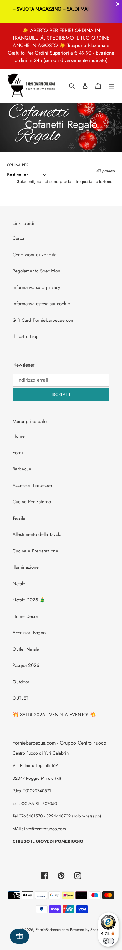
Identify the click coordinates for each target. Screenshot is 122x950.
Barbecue (22, 468)
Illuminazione (26, 567)
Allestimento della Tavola (37, 534)
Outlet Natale (26, 649)
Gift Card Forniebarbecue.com (43, 320)
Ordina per (17, 165)
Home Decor (25, 616)
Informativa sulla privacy (36, 287)
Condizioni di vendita (34, 254)
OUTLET (20, 698)
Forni (18, 452)
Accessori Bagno (29, 632)
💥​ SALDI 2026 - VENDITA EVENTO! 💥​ (54, 714)
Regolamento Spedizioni (37, 271)
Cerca (18, 238)
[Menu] (111, 85)
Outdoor (21, 681)
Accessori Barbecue (32, 485)
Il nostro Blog (26, 336)
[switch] (108, 941)
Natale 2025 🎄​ (29, 599)
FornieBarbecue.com (52, 930)
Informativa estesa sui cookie (41, 303)
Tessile (19, 518)
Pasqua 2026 (26, 665)
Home (19, 436)
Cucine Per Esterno (32, 501)
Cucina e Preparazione (35, 550)
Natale (19, 583)
